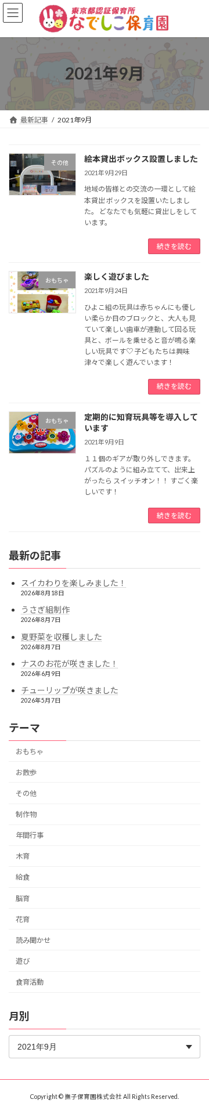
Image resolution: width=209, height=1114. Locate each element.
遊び (23, 961)
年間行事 (30, 835)
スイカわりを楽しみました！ (74, 583)
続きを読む (174, 246)
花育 (23, 919)
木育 (23, 856)
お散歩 (26, 772)
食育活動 (30, 982)
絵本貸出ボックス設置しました (141, 159)
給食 (23, 877)
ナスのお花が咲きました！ (69, 663)
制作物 (26, 814)
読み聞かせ (33, 940)
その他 (26, 793)
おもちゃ (30, 751)
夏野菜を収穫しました (61, 637)
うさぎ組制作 (45, 610)
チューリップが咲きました (69, 690)
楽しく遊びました (116, 276)
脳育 (23, 898)
